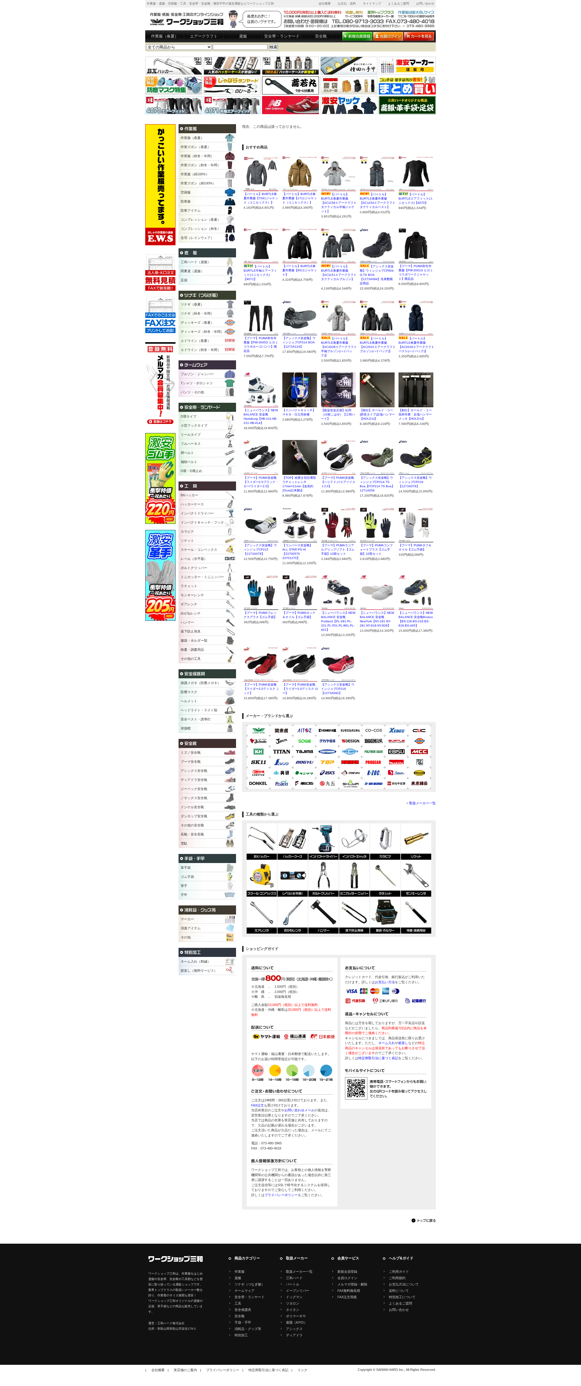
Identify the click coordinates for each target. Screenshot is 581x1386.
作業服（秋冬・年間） (197, 156)
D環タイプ (188, 416)
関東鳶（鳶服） (192, 271)
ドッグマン (294, 1297)
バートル (292, 1284)
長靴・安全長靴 (192, 834)
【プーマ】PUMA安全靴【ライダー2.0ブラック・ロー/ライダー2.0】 (261, 482)
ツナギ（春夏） (192, 304)
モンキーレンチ (192, 595)
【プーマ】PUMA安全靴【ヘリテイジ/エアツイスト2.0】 (338, 482)
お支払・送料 (347, 3)
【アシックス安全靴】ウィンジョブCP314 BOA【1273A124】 (299, 342)
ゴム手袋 (187, 876)
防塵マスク (189, 692)
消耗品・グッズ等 (248, 1329)
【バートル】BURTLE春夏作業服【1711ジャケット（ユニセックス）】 (299, 198)
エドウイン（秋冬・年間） (201, 350)
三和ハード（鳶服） (196, 262)
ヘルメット (189, 701)
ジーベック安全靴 (194, 789)
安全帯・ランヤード (282, 36)
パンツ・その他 (192, 392)
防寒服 (186, 201)
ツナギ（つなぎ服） (249, 1284)
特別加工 (241, 1335)
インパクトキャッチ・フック (202, 522)
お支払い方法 (385, 982)
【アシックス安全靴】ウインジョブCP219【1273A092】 (337, 689)
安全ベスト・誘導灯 (196, 719)
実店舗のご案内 (185, 1370)
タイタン (292, 1310)
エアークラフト (204, 36)
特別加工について (402, 1297)
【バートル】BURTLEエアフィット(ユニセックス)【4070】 (416, 198)
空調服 (186, 192)
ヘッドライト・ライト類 (199, 710)
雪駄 (184, 843)
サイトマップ (372, 3)
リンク (302, 1370)
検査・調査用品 (192, 649)
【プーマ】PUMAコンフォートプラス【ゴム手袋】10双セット (376, 549)
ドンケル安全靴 (192, 807)
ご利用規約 (397, 1278)
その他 (186, 937)
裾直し (403, 1043)
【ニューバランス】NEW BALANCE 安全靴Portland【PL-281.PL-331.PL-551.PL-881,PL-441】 (338, 621)
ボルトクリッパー (194, 568)
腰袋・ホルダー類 (194, 640)
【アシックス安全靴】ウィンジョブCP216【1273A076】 (415, 482)
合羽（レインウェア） (197, 238)
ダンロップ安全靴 (194, 816)
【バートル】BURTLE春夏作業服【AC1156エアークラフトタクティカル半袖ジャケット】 (338, 203)
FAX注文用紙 (347, 1297)
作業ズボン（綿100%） (198, 183)
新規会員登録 (347, 1271)
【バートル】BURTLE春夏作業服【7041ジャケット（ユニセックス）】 (261, 198)
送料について (399, 1290)
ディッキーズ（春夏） (197, 322)
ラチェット (189, 586)
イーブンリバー (297, 1290)
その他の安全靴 (192, 825)
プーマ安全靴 (191, 761)
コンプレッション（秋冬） (201, 228)
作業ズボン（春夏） (196, 147)
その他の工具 (191, 658)
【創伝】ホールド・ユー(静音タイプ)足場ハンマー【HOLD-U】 (377, 414)
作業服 (240, 1271)
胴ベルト (187, 453)
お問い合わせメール (299, 1110)
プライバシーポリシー (281, 1195)
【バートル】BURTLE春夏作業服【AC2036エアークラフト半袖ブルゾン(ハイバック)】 (339, 347)
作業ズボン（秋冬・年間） (201, 165)
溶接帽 (186, 728)
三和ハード (294, 1278)
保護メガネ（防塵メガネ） (201, 683)
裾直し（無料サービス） (199, 970)
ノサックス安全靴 (194, 798)
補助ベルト (189, 462)
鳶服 (243, 36)
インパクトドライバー (197, 513)
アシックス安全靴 (194, 770)
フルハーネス (191, 443)
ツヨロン (292, 1303)
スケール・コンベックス (199, 549)
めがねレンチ (191, 613)
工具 (238, 1303)
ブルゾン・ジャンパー (197, 374)
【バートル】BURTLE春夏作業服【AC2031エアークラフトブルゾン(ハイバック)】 (378, 347)
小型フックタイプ (194, 425)
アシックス (294, 1329)
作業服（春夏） (165, 36)
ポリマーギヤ (296, 1316)
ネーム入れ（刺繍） (196, 961)
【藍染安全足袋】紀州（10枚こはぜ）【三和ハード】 (338, 414)
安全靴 (321, 36)
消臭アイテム (191, 928)
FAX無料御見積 (348, 1290)
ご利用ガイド (399, 1271)
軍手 (184, 886)
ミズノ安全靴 (191, 752)
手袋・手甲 (243, 1322)
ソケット (187, 540)
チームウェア (244, 1290)
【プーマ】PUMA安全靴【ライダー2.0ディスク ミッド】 (261, 689)
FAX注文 (257, 1105)
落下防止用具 (191, 631)
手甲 (184, 895)
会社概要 (325, 3)
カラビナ (187, 531)
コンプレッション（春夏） (201, 219)
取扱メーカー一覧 (422, 803)
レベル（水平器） (194, 559)
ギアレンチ (189, 604)
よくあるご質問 (398, 3)
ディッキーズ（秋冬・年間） (202, 331)
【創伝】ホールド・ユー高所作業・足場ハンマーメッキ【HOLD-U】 (415, 414)
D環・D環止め (191, 471)
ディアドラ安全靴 (194, 780)
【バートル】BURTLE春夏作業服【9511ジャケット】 (299, 270)
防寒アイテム (191, 210)
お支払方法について (404, 1284)
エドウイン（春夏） (196, 340)
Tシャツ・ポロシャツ (197, 383)
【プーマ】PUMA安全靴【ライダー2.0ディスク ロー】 (300, 689)
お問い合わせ (425, 3)
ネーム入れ (386, 1043)
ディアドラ (294, 1335)
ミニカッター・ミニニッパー (202, 577)
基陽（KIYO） (296, 1322)
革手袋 (186, 867)
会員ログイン (347, 1278)
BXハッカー (189, 495)
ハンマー (187, 622)
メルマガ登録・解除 (352, 1284)
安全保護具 (243, 1310)
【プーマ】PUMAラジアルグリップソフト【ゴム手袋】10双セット (337, 549)
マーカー (187, 919)
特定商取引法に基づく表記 (378, 1058)
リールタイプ (191, 434)
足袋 (184, 280)
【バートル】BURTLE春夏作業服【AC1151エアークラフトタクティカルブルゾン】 (338, 275)
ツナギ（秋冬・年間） (197, 313)
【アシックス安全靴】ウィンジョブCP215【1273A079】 (260, 549)
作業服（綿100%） (195, 174)
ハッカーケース (192, 504)
